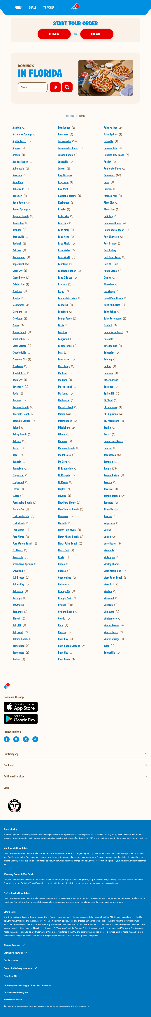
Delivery (54, 34)
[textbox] (75, 1006)
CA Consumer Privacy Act (16, 992)
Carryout (97, 34)
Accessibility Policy (13, 999)
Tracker (48, 7)
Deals (32, 7)
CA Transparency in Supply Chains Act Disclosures (27, 985)
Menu (18, 7)
